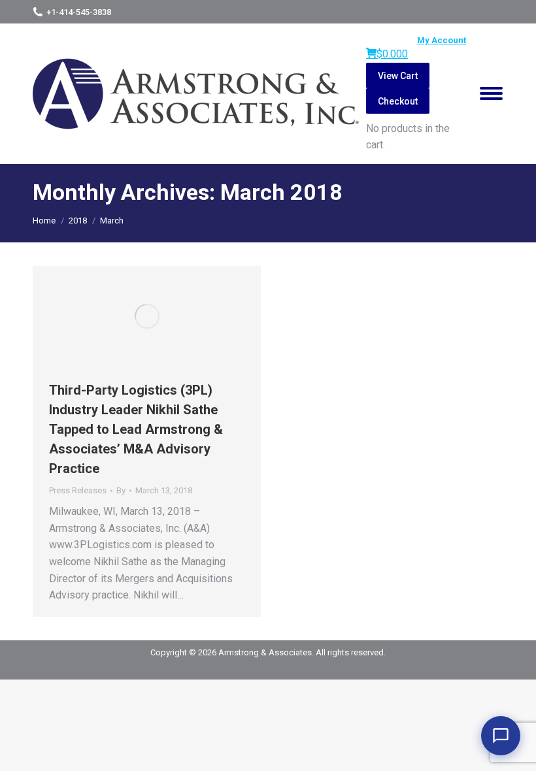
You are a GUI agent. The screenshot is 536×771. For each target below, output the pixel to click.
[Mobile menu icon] (491, 93)
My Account (441, 40)
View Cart (398, 76)
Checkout (398, 101)
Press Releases (78, 490)
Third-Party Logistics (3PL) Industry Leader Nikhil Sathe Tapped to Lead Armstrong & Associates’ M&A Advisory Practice (136, 429)
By (121, 490)
